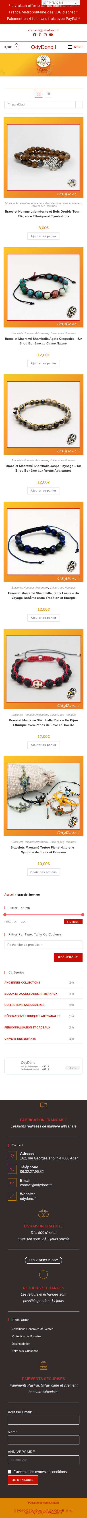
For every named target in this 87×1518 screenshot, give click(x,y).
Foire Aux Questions (25, 1351)
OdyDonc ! (43, 47)
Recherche (68, 957)
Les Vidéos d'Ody (43, 1260)
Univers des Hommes (44, 206)
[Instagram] (45, 35)
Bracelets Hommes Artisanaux (63, 203)
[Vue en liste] (48, 94)
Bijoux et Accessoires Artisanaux (24, 203)
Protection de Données (26, 1336)
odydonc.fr (28, 1199)
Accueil (9, 894)
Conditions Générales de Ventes (32, 1329)
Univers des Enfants (20, 1038)
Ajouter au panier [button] (43, 236)
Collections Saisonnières (24, 1005)
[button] (63, 123)
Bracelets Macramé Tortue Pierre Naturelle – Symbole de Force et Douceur (43, 850)
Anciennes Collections (22, 982)
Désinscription (21, 1343)
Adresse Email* (20, 1412)
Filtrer (73, 921)
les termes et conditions (48, 1472)
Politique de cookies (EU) (43, 1502)
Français (55, 2)
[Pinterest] (40, 35)
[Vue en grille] (38, 94)
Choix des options (43, 872)
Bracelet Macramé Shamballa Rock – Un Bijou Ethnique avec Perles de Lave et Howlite (43, 722)
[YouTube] (51, 35)
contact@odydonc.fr (36, 1185)
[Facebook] (35, 35)
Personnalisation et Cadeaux (27, 1027)
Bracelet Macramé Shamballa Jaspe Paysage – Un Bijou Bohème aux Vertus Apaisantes (43, 468)
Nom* (12, 1432)
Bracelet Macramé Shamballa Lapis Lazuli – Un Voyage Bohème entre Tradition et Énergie (43, 595)
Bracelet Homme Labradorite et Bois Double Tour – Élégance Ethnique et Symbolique (43, 214)
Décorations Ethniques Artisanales (32, 1016)
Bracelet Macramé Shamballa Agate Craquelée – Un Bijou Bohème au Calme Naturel (43, 341)
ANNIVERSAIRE (21, 1452)
